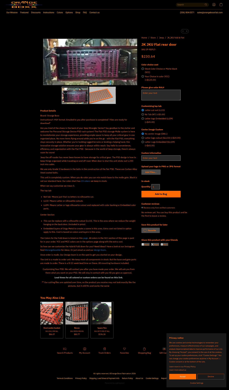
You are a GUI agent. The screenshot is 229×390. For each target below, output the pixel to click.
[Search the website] (206, 4)
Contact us (94, 12)
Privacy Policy (81, 378)
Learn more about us (177, 370)
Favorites (124, 352)
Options (69, 12)
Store (153, 37)
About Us (139, 378)
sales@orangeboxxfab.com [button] (210, 12)
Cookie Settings (152, 378)
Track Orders (104, 352)
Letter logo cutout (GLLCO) (162, 137)
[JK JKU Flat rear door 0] (75, 95)
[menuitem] (183, 31)
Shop (77, 12)
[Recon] (76, 313)
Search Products (65, 352)
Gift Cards (164, 352)
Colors (60, 12)
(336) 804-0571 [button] (187, 12)
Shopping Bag (144, 352)
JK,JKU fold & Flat (175, 37)
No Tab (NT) (155, 114)
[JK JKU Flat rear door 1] (102, 95)
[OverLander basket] (51, 313)
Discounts (36, 12)
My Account (84, 352)
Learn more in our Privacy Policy (182, 366)
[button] (18, 4)
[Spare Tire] (102, 313)
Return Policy (127, 378)
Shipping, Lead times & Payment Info (104, 378)
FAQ (85, 12)
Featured (24, 12)
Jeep (161, 37)
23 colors (85, 181)
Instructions (48, 12)
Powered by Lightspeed (114, 383)
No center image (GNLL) (156, 133)
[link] (196, 382)
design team (100, 250)
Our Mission (12, 12)
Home (144, 37)
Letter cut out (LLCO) (155, 110)
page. (85, 238)
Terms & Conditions (65, 378)
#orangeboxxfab (53, 250)
